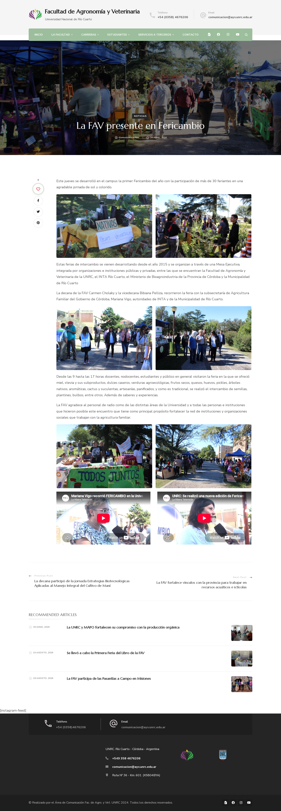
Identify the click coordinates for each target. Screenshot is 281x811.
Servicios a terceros (154, 35)
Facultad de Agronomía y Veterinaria (92, 11)
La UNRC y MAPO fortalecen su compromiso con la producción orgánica (123, 627)
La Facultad (60, 35)
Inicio (38, 35)
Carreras (88, 35)
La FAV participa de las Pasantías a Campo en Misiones (109, 678)
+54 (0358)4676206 (71, 727)
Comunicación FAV (129, 137)
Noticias (140, 116)
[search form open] (246, 34)
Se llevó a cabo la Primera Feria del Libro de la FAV (106, 653)
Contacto (191, 35)
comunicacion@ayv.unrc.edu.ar (230, 17)
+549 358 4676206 (126, 758)
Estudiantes (117, 35)
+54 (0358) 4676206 (173, 17)
